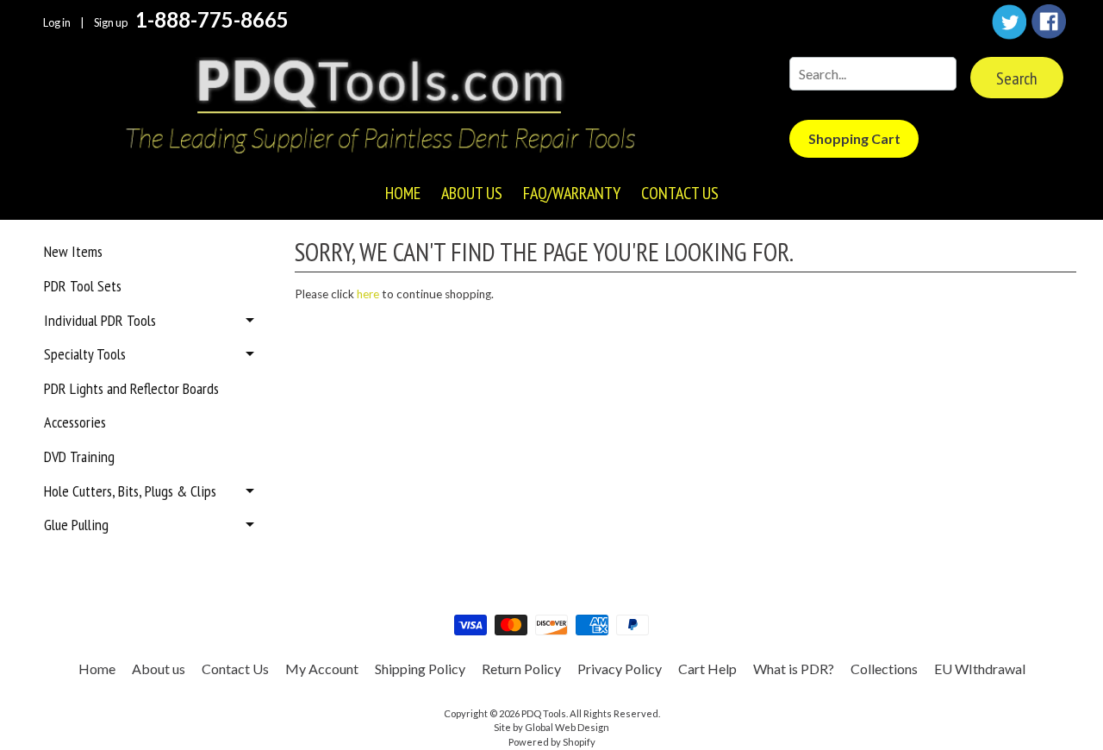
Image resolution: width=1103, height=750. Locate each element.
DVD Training (79, 456)
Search (1017, 78)
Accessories (75, 422)
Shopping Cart (854, 138)
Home (403, 193)
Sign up (111, 22)
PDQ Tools (543, 713)
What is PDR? (793, 668)
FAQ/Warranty (571, 193)
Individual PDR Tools (100, 320)
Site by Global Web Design (551, 727)
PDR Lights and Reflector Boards (131, 388)
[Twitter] (1009, 22)
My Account (321, 668)
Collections (884, 668)
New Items (73, 251)
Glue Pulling (76, 524)
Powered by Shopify (551, 741)
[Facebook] (1048, 21)
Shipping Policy (420, 668)
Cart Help (707, 668)
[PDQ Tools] (379, 108)
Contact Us (680, 193)
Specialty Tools (85, 354)
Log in (57, 22)
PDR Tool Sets (83, 286)
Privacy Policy (619, 668)
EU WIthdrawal (979, 668)
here (368, 294)
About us (471, 193)
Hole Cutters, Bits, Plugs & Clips (130, 491)
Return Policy (521, 668)
